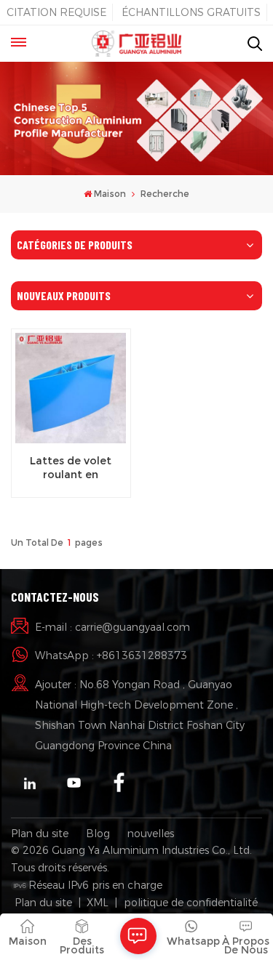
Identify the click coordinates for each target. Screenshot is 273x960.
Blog (98, 833)
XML (97, 902)
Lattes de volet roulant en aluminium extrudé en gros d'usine (71, 468)
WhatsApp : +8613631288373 (111, 655)
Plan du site (39, 833)
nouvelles (150, 833)
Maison (110, 193)
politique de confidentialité (191, 902)
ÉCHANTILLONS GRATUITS (191, 12)
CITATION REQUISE (56, 12)
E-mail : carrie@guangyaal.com (112, 627)
